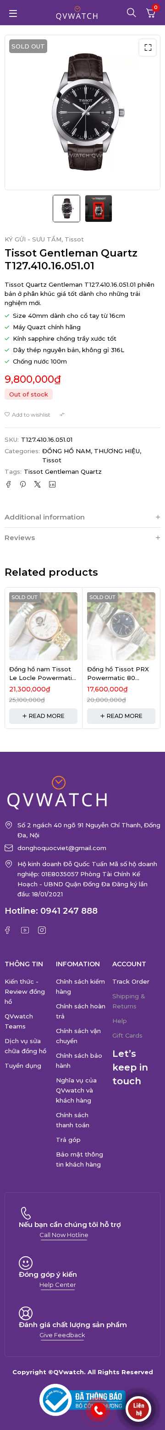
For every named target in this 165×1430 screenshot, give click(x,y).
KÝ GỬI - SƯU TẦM (33, 239)
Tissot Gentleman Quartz (63, 471)
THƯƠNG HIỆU (117, 451)
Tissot (74, 239)
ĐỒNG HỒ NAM (66, 451)
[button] (147, 47)
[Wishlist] (27, 415)
